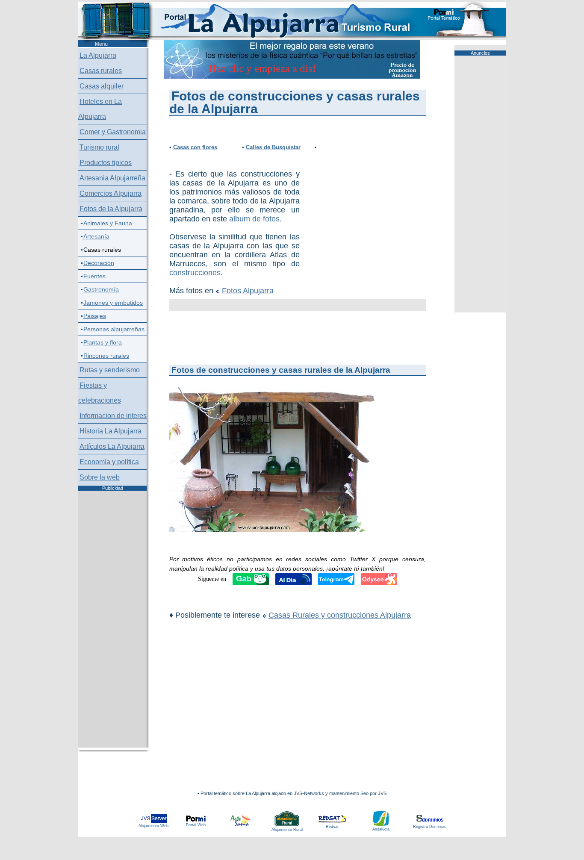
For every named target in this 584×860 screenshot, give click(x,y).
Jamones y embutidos (113, 302)
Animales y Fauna (107, 223)
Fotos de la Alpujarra (111, 208)
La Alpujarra (98, 55)
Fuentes (94, 276)
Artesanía (96, 236)
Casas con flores (195, 147)
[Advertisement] (344, 203)
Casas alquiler (102, 86)
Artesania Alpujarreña (112, 178)
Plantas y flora (102, 342)
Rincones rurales (106, 355)
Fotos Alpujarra (248, 290)
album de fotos (254, 219)
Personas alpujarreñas (114, 329)
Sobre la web (100, 477)
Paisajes (94, 315)
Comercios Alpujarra (111, 193)
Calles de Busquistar (273, 147)
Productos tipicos (106, 162)
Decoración (98, 262)
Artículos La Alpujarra (112, 446)
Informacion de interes (113, 415)
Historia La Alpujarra (111, 431)
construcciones (195, 272)
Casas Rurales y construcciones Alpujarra (339, 615)
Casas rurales (101, 70)
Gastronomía (101, 289)
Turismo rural (99, 147)
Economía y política (109, 461)
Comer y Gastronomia (113, 131)
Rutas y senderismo (110, 370)
